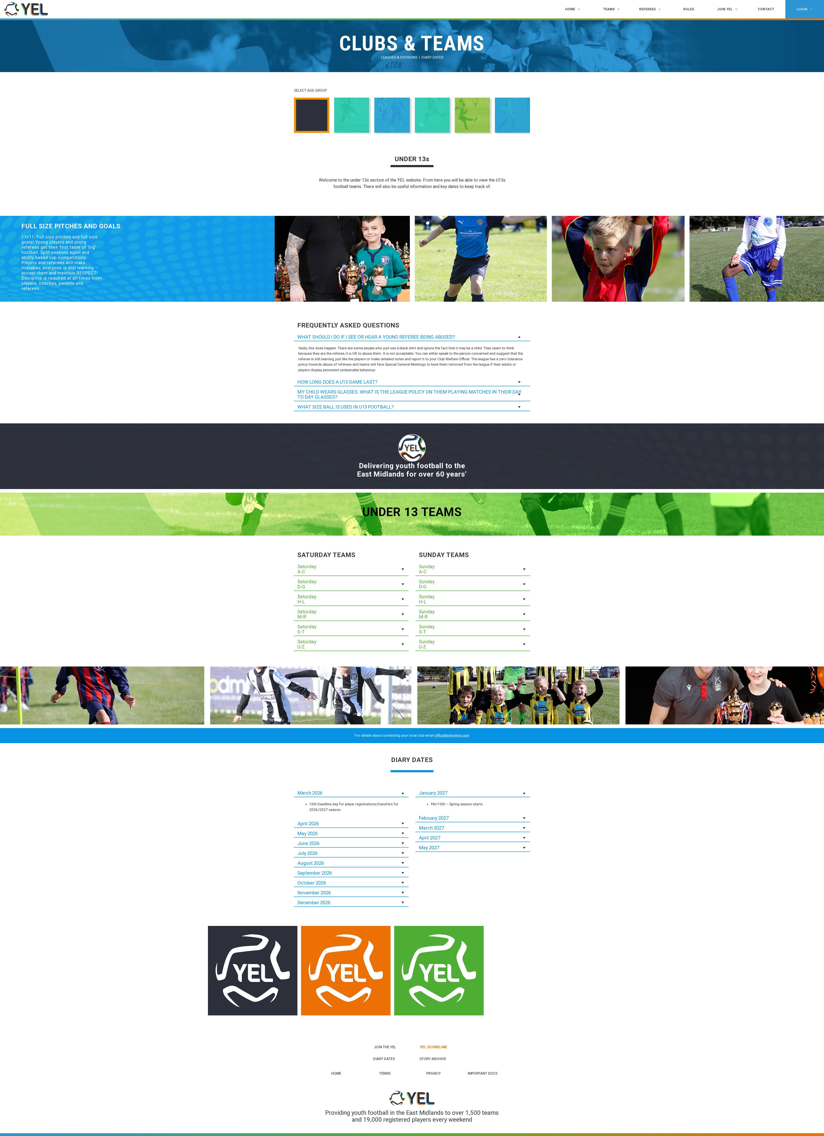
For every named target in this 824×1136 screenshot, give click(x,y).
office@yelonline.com (452, 735)
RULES (688, 9)
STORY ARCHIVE (433, 1059)
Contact (766, 9)
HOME (570, 9)
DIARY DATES (432, 57)
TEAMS (609, 9)
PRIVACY (433, 1073)
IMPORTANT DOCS (482, 1073)
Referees (647, 9)
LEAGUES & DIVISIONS (399, 57)
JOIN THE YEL (385, 1047)
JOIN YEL (725, 9)
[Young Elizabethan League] (27, 9)
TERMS (385, 1073)
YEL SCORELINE (433, 1047)
